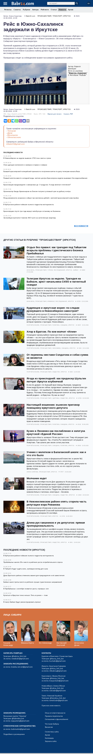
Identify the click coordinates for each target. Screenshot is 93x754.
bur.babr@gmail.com (57, 661)
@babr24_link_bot (19, 656)
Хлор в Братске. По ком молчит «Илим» (52, 331)
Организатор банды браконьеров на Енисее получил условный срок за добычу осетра (37, 191)
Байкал (75, 270)
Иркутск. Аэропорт (78, 73)
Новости (62, 10)
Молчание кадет (37, 478)
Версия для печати (54, 114)
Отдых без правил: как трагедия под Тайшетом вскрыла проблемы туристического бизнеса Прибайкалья (56, 250)
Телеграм (11, 131)
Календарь (49, 738)
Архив (70, 10)
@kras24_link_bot (57, 678)
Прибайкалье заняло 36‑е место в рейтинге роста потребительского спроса (32, 562)
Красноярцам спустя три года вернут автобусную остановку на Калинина (31, 211)
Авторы (35, 10)
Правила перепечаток (54, 716)
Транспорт (57, 16)
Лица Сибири (12, 614)
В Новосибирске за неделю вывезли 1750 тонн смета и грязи (27, 158)
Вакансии (49, 727)
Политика (55, 325)
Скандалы (63, 325)
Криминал (51, 301)
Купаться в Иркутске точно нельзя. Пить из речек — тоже (25, 595)
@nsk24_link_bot (57, 688)
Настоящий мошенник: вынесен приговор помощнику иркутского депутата (53, 406)
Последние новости (13, 152)
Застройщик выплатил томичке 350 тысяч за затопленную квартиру (29, 218)
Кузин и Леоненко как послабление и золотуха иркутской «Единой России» (56, 432)
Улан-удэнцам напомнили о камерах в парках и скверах (25, 165)
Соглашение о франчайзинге (56, 719)
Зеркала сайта (51, 741)
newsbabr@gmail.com (20, 659)
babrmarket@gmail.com (20, 729)
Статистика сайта (52, 732)
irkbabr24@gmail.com (15, 144)
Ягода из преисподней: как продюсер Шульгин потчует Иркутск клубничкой (56, 380)
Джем (9, 133)
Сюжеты (17, 10)
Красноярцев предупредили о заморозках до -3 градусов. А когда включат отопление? (37, 185)
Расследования (59, 270)
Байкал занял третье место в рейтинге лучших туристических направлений (32, 582)
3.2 (17, 749)
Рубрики (26, 10)
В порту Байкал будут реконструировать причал (22, 602)
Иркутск (67, 16)
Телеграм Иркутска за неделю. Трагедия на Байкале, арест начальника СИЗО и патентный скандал (56, 281)
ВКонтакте (12, 135)
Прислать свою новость (51, 705)
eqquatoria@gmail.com (20, 721)
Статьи (54, 10)
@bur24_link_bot (57, 659)
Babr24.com (30, 16)
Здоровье (55, 398)
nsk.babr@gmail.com (57, 691)
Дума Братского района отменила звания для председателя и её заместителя (34, 575)
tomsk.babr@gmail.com (58, 700)
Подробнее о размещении (14, 734)
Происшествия (44, 16)
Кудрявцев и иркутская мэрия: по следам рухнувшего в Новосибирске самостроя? (53, 309)
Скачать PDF (68, 114)
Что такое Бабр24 (52, 724)
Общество (56, 372)
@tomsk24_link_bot (57, 698)
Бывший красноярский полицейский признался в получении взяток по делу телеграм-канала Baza (41, 171)
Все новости (81, 226)
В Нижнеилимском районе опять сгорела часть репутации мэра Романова (57, 503)
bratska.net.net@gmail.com (22, 667)
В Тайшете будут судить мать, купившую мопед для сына (25, 569)
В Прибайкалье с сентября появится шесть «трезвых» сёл (26, 589)
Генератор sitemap (55, 749)
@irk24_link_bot (56, 668)
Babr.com (22, 3)
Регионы (7, 10)
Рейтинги (45, 10)
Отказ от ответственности (55, 713)
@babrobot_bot (18, 718)
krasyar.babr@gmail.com (58, 681)
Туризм (50, 270)
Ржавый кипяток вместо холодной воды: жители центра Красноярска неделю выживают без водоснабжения (45, 178)
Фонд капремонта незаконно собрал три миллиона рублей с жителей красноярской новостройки (41, 198)
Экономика (56, 348)
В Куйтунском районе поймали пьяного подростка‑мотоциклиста (28, 204)
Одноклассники (14, 137)
